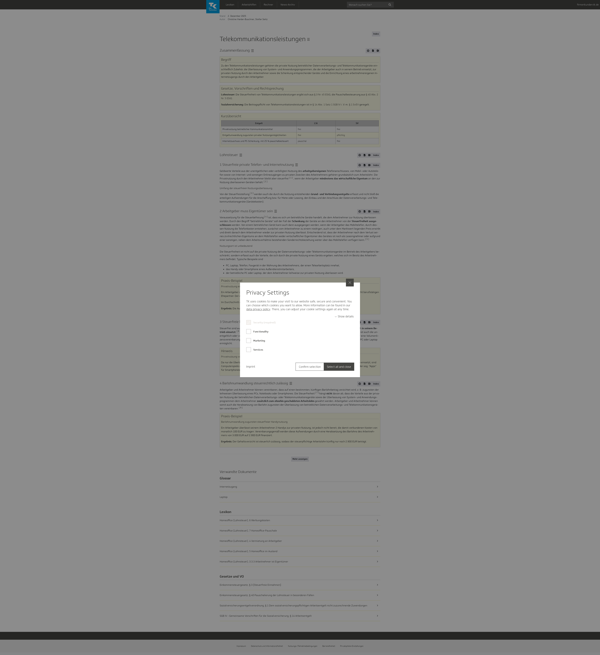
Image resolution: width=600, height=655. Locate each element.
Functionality (260, 331)
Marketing (259, 340)
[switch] (344, 317)
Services (258, 349)
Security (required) (264, 322)
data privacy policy (258, 309)
